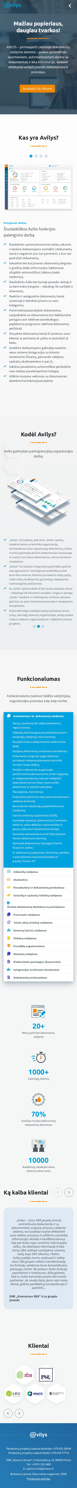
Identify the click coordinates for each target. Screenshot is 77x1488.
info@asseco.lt (44, 1468)
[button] (34, 626)
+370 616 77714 (59, 1453)
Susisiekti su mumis (37, 88)
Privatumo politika (38, 1478)
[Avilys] (12, 6)
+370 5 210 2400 (41, 1464)
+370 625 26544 (61, 1448)
